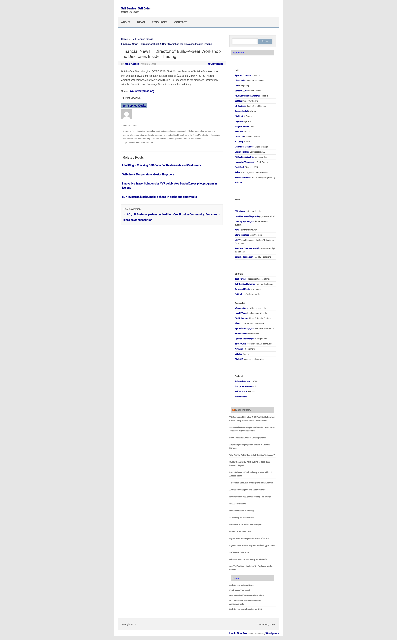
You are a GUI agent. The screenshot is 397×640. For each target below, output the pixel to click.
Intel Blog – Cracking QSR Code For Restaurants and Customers (161, 165)
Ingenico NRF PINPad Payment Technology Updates (252, 545)
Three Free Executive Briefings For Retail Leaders (251, 483)
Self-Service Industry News (241, 585)
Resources (159, 22)
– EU (246, 386)
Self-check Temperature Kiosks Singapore (148, 174)
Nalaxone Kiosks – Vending (241, 510)
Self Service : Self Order (135, 8)
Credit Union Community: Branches (197, 214)
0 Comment (215, 63)
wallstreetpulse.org (142, 91)
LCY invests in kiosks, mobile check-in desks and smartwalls (159, 196)
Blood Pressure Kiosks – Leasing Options (247, 437)
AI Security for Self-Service (241, 517)
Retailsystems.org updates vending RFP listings (250, 496)
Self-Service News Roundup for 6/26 (245, 609)
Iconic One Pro (238, 633)
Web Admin (132, 63)
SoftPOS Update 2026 (239, 552)
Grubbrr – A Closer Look (240, 531)
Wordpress (272, 633)
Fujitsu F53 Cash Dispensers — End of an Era (249, 538)
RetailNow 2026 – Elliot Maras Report (245, 524)
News (141, 22)
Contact (180, 22)
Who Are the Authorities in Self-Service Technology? (252, 455)
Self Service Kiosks (134, 105)
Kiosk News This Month (239, 590)
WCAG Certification (237, 503)
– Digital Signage (251, 147)
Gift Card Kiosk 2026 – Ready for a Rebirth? (248, 559)
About (125, 22)
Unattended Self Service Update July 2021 (247, 595)
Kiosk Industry (243, 409)
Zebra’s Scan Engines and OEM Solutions (247, 490)
